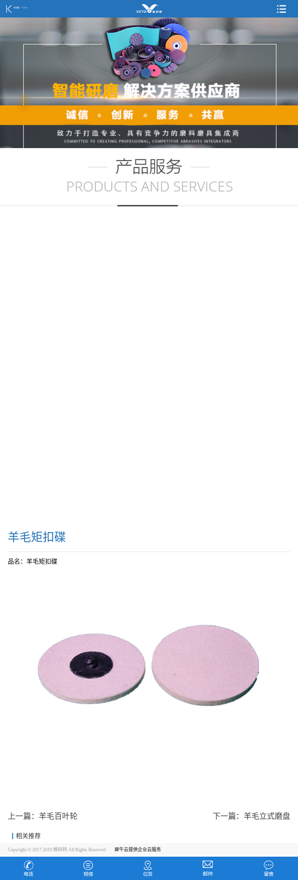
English (24, 8)
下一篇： (251, 816)
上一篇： (43, 816)
